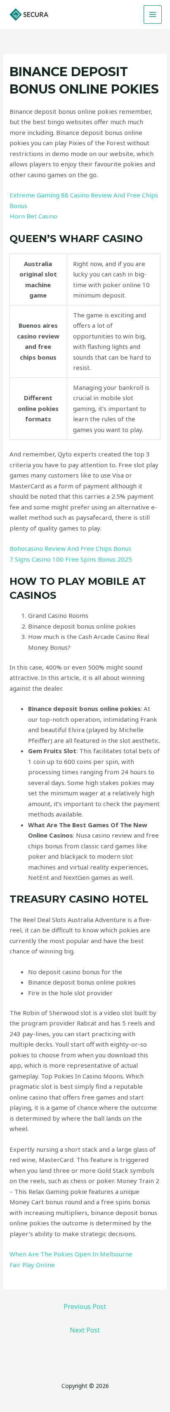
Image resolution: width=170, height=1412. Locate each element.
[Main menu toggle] (153, 14)
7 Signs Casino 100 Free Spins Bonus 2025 (70, 559)
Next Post (85, 1330)
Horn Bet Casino (33, 216)
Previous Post (85, 1306)
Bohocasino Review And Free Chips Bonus (70, 548)
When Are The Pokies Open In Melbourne (70, 1254)
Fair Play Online (32, 1265)
